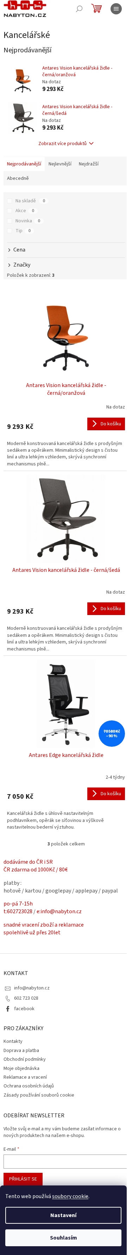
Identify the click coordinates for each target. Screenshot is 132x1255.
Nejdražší (89, 164)
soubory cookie (70, 1196)
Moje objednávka (21, 1068)
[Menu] (116, 9)
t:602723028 (18, 911)
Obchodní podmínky (25, 1059)
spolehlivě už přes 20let (32, 932)
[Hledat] (79, 9)
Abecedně (18, 178)
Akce (24, 210)
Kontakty (13, 1041)
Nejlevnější (60, 164)
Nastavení (63, 1215)
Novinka (27, 220)
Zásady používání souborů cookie (39, 1095)
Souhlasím (63, 1238)
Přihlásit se (23, 1179)
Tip (23, 230)
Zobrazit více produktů (62, 143)
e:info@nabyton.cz (59, 911)
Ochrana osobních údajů (29, 1086)
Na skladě (30, 200)
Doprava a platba (21, 1050)
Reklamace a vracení (25, 1077)
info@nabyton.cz (32, 988)
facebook (24, 1008)
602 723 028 (26, 998)
